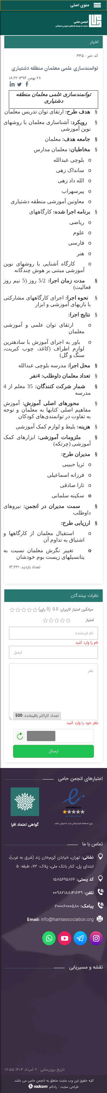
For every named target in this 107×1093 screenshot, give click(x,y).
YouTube (64, 938)
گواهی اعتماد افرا (25, 824)
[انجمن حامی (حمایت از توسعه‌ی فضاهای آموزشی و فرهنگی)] (76, 24)
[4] (62, 620)
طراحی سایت (69, 1087)
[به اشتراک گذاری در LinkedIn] (12, 84)
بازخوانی (20, 734)
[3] (56, 620)
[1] (45, 620)
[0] (12, 610)
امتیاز (90, 620)
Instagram (96, 938)
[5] (68, 620)
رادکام (53, 1087)
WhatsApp (49, 938)
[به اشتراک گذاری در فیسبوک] (26, 84)
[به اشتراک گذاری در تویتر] (19, 84)
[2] (51, 620)
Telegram (80, 938)
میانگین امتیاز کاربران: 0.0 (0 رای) (66, 610)
